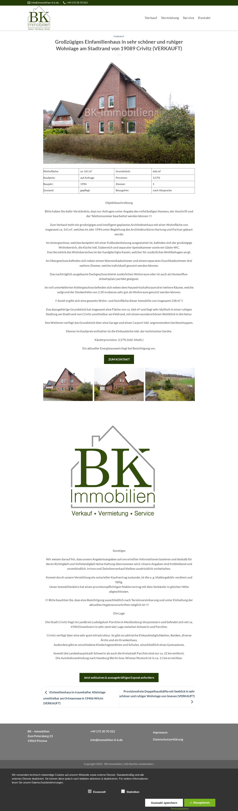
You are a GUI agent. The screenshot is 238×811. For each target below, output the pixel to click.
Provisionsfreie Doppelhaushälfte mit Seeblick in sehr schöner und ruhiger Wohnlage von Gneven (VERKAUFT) (157, 694)
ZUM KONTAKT (119, 359)
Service (188, 18)
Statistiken (132, 791)
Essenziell (99, 791)
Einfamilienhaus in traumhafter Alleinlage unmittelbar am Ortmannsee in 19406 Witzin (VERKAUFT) (74, 697)
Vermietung (170, 18)
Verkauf (151, 18)
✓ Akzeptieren (200, 802)
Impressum (160, 732)
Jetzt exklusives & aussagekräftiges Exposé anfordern (119, 677)
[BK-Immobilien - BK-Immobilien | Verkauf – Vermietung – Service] (58, 18)
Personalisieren (180, 808)
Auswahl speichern (164, 802)
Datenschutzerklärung (168, 739)
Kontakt (204, 18)
